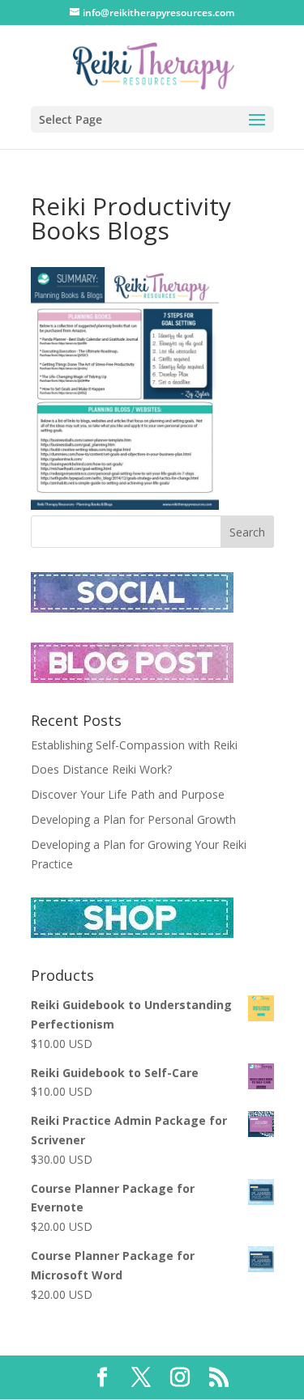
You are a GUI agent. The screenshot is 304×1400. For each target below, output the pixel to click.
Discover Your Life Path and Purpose (128, 794)
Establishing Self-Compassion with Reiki (134, 745)
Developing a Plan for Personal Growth (133, 819)
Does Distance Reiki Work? (101, 769)
